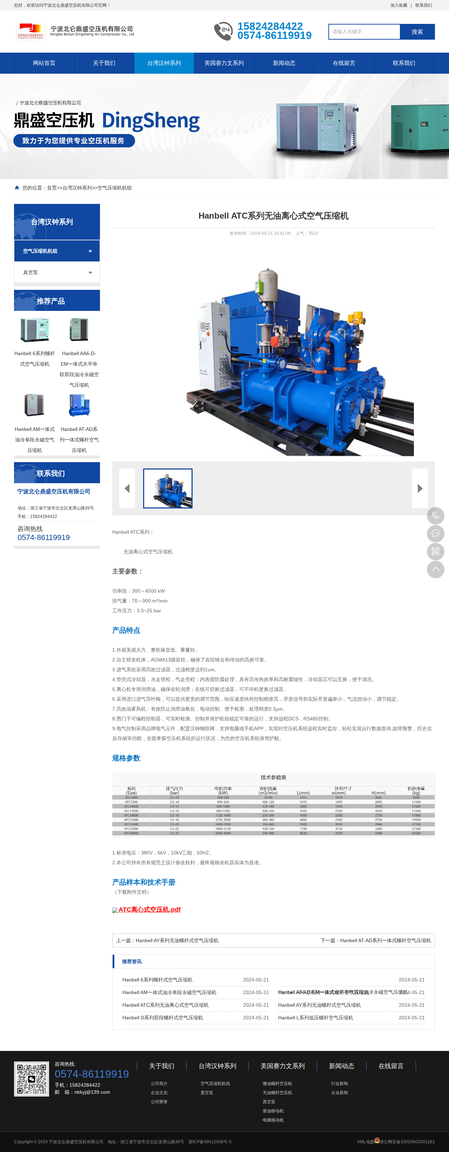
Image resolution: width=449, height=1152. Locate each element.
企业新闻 (339, 1092)
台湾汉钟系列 (164, 63)
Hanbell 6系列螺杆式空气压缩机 (157, 980)
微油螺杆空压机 (277, 1083)
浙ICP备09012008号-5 (210, 1141)
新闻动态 (284, 63)
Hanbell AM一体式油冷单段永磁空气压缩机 (169, 992)
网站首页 (44, 63)
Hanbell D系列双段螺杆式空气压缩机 (162, 1017)
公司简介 (159, 1083)
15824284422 (435, 516)
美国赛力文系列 (224, 63)
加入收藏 (398, 5)
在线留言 (344, 63)
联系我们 (423, 5)
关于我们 (104, 63)
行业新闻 (339, 1083)
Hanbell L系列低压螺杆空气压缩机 (315, 1017)
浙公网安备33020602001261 (407, 1141)
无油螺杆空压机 (277, 1092)
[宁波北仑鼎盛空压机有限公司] (108, 30)
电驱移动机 (273, 1120)
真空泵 (30, 272)
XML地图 (365, 1141)
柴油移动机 (273, 1110)
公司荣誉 (159, 1101)
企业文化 (159, 1092)
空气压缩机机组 (115, 188)
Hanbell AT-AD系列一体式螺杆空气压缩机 (385, 940)
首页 (52, 188)
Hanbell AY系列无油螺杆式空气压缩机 (177, 940)
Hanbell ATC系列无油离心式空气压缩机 (165, 1005)
